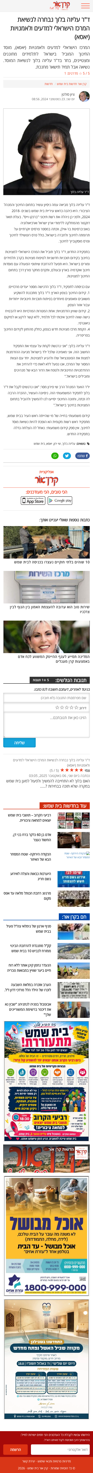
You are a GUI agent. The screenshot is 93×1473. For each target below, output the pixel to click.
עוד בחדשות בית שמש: (65, 805)
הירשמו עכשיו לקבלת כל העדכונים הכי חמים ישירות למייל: (55, 1435)
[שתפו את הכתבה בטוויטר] (67, 456)
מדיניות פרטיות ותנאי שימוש (54, 1461)
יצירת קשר (28, 1461)
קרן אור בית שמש (37, 1468)
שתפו (81, 455)
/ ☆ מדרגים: (77, 73)
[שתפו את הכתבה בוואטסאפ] (55, 456)
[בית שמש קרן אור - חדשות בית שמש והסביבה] (39, 6)
